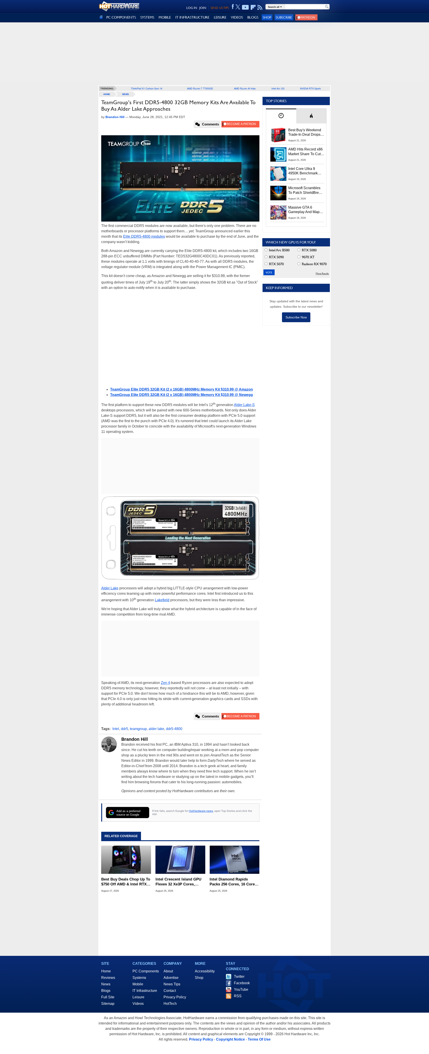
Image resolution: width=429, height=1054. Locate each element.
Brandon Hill (134, 739)
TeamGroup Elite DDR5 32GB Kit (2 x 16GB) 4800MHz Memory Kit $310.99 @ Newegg (181, 395)
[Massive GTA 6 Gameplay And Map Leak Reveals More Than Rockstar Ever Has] (278, 212)
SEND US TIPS (219, 8)
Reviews (108, 978)
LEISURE (220, 17)
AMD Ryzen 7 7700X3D (200, 88)
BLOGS (252, 17)
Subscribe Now (296, 317)
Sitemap (107, 1003)
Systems (139, 978)
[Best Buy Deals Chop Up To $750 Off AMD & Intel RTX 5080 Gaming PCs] (126, 860)
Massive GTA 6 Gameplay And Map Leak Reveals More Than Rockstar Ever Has (304, 209)
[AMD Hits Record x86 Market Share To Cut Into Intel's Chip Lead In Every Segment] (278, 154)
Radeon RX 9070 (314, 264)
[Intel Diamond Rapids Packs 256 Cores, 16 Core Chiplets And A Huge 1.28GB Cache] (234, 860)
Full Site (107, 997)
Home (106, 971)
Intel (115, 729)
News (125, 94)
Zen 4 (165, 683)
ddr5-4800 (174, 729)
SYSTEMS (147, 17)
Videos (138, 1003)
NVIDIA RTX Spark (310, 88)
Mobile (137, 984)
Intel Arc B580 (279, 250)
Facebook (242, 983)
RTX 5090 (276, 257)
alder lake (156, 729)
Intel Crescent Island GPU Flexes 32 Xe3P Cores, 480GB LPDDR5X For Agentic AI (178, 882)
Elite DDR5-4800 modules (144, 236)
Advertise (171, 978)
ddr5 (124, 729)
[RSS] (260, 7)
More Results (322, 273)
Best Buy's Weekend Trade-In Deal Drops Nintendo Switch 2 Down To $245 (304, 132)
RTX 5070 (276, 264)
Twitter (239, 976)
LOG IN (191, 8)
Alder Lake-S (244, 405)
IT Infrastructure (144, 991)
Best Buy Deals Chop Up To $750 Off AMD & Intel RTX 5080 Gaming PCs (125, 882)
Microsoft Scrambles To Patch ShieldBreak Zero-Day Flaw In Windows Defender (305, 190)
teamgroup (138, 729)
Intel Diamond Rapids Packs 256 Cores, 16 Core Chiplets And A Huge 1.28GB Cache (232, 882)
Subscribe (284, 17)
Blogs (105, 991)
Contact (170, 991)
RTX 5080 (309, 250)
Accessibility (205, 971)
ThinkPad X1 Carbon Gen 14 (146, 88)
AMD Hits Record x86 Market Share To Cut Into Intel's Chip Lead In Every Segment (305, 151)
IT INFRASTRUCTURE (192, 17)
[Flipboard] (253, 7)
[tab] (281, 115)
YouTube (241, 989)
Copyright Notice (230, 1039)
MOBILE (165, 17)
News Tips (172, 984)
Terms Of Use (259, 1039)
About (168, 971)
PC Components (145, 971)
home (106, 94)
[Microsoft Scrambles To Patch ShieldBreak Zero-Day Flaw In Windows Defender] (278, 193)
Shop (267, 17)
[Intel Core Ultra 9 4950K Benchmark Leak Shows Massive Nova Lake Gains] (278, 174)
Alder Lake (109, 588)
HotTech (170, 1003)
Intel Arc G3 (277, 88)
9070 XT (308, 257)
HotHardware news (201, 811)
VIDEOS (237, 17)
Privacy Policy (175, 997)
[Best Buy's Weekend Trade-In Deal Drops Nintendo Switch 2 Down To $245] (278, 135)
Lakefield (162, 600)
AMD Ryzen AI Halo (245, 88)
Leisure (138, 997)
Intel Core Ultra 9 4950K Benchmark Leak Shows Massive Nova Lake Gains (305, 171)
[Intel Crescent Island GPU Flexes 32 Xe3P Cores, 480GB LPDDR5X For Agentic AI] (180, 860)
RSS (238, 996)
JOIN (202, 8)
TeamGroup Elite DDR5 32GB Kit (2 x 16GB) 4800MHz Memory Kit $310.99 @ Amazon (181, 389)
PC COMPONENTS (121, 17)
